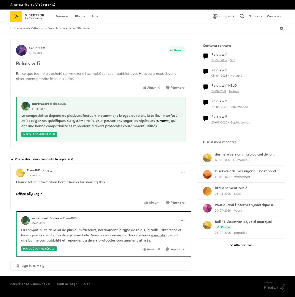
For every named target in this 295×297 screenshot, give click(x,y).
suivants (162, 120)
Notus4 (234, 91)
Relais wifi (219, 54)
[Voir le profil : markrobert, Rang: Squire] (25, 220)
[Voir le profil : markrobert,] (25, 106)
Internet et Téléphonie (76, 28)
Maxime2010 (239, 107)
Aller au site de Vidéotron (31, 4)
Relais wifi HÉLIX (224, 85)
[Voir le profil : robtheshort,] (207, 174)
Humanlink (241, 160)
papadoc (240, 233)
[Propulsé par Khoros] (274, 287)
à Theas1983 (58, 104)
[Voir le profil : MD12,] (207, 191)
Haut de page (67, 284)
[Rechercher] (242, 16)
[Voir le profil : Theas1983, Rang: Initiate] (20, 173)
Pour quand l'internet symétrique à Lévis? (244, 205)
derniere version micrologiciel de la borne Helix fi (243, 154)
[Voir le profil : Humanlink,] (207, 157)
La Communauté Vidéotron (26, 28)
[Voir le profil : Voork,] (207, 208)
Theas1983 (34, 170)
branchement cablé (231, 188)
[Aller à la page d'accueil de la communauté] (28, 16)
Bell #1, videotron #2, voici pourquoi (243, 222)
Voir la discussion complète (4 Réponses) (44, 159)
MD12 (237, 194)
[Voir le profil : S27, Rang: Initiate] (21, 50)
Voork (238, 211)
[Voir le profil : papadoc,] (207, 225)
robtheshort (241, 177)
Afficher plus (243, 245)
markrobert (40, 104)
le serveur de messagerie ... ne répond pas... (245, 171)
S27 (31, 48)
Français (53, 28)
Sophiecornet (240, 122)
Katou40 (236, 76)
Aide (87, 284)
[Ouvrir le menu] (282, 28)
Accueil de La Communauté (30, 284)
